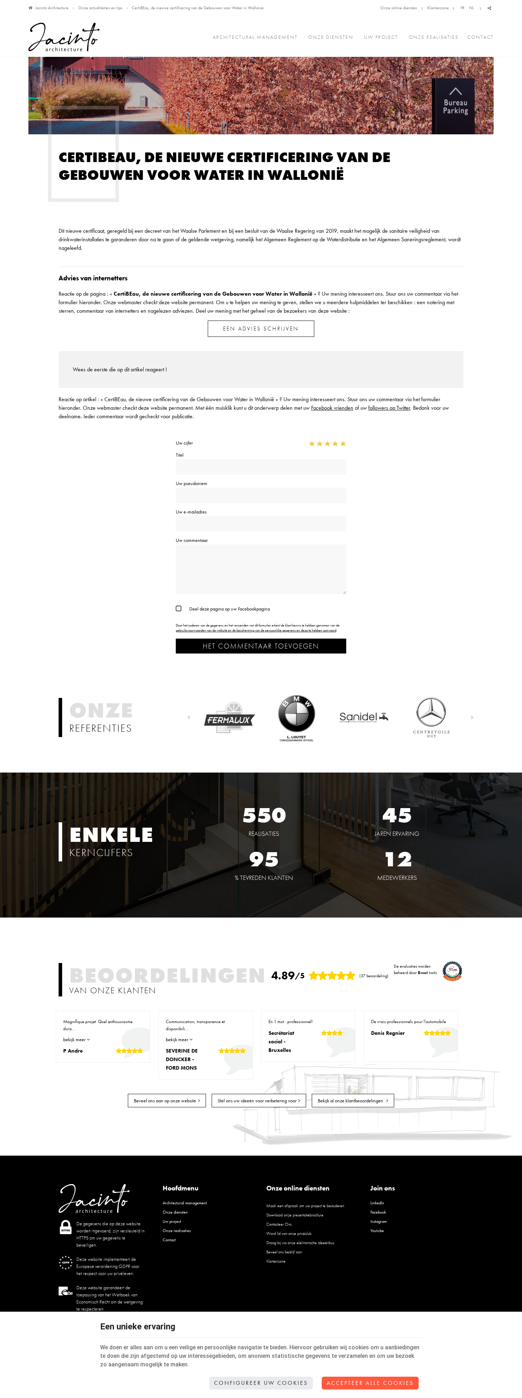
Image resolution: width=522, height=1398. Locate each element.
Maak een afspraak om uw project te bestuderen (305, 1206)
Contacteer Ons (279, 1224)
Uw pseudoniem (191, 483)
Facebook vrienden (332, 408)
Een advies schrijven (261, 328)
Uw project (381, 37)
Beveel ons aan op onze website (165, 1100)
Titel (180, 455)
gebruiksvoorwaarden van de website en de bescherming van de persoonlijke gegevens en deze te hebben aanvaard (256, 630)
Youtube (377, 1230)
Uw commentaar (192, 540)
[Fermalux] (229, 717)
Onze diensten (330, 37)
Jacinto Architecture (52, 8)
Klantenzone (438, 8)
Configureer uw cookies (261, 1383)
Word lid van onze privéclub (288, 1233)
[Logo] (63, 37)
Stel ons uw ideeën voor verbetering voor (257, 1100)
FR (462, 8)
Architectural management (255, 37)
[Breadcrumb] (30, 8)
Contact (480, 37)
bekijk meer (75, 1039)
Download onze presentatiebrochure (294, 1215)
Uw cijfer (184, 443)
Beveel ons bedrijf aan (284, 1252)
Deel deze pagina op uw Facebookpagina (229, 609)
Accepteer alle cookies (370, 1383)
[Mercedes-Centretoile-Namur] (431, 717)
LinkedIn (377, 1203)
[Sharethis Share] (489, 8)
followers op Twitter (389, 408)
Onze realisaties (433, 37)
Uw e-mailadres (191, 512)
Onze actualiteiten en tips (100, 8)
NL (471, 8)
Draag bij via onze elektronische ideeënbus (300, 1243)
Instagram (378, 1221)
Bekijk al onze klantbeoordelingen (351, 1100)
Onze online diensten (398, 8)
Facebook (378, 1212)
